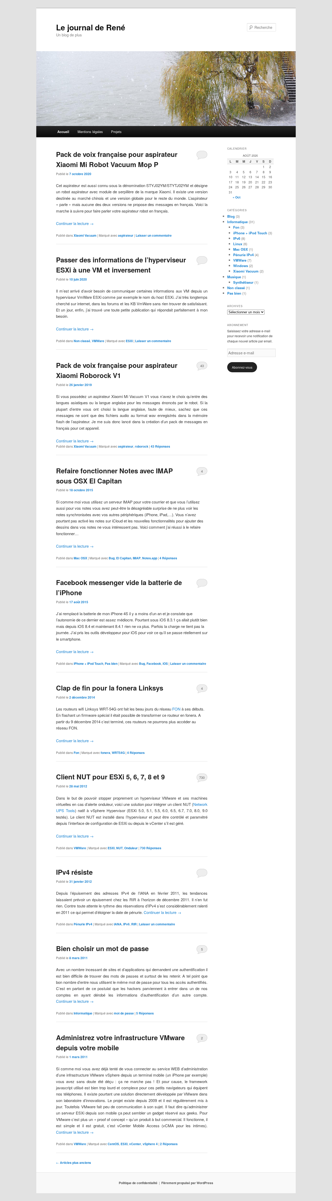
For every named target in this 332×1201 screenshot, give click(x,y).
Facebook (154, 663)
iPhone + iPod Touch (88, 663)
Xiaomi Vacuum (85, 235)
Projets (116, 131)
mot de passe (124, 1013)
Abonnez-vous (242, 367)
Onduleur (131, 848)
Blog (231, 216)
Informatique (83, 1013)
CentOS (113, 1144)
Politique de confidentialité (138, 1182)
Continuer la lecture (75, 223)
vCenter (135, 1144)
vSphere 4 (150, 1144)
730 (202, 777)
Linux (237, 243)
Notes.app (149, 558)
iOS (165, 663)
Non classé (82, 341)
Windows (240, 265)
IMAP (137, 558)
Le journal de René (90, 27)
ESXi (129, 341)
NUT (119, 848)
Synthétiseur (243, 282)
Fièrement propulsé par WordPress (187, 1182)
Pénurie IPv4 (83, 924)
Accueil (63, 131)
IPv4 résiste (74, 872)
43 (202, 365)
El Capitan (123, 558)
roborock (141, 446)
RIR (134, 924)
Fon (76, 752)
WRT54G (118, 752)
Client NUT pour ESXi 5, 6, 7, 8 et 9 (110, 776)
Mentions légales (90, 131)
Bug (112, 558)
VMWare (98, 341)
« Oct (236, 197)
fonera (105, 752)
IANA (118, 924)
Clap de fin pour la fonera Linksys (109, 688)
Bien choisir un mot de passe (102, 948)
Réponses (160, 446)
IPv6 (126, 924)
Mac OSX (80, 558)
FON (176, 709)
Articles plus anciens (73, 1162)
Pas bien (111, 663)
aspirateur (125, 235)
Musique (234, 276)
